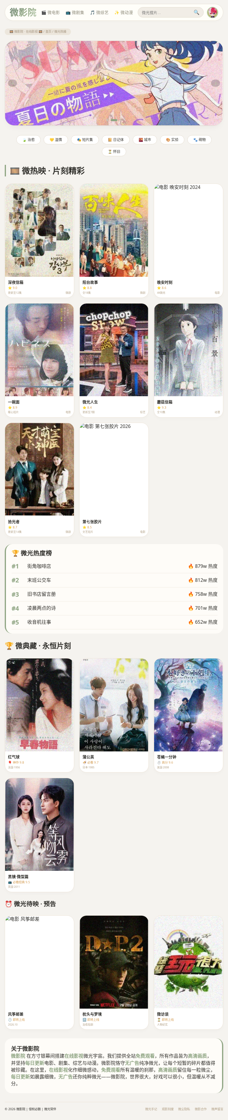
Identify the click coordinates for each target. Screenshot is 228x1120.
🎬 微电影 (50, 12)
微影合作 (201, 1109)
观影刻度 (168, 1109)
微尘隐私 (184, 1109)
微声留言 (217, 1109)
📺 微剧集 (75, 12)
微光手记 (151, 1109)
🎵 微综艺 (99, 12)
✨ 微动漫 (123, 12)
